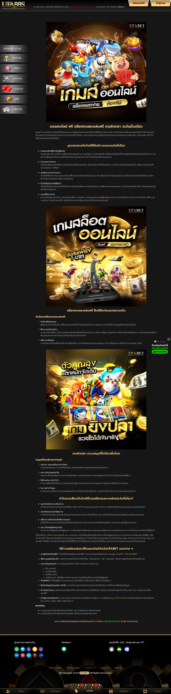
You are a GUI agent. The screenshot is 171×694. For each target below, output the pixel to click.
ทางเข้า (89, 690)
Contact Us (90, 667)
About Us (105, 667)
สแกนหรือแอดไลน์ (160, 348)
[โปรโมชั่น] (111, 691)
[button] (169, 339)
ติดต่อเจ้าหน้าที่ (160, 345)
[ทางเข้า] (77, 691)
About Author (55, 667)
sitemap (118, 667)
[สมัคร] (8, 691)
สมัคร (21, 691)
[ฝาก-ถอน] (42, 691)
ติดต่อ (158, 691)
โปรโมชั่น (124, 691)
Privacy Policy (73, 667)
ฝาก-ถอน (55, 691)
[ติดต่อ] (145, 691)
